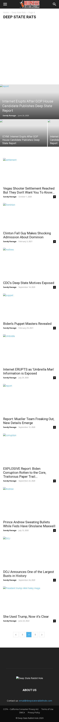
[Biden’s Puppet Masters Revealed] (29, 307)
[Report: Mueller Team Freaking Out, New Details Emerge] (29, 399)
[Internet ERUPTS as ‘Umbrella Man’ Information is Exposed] (29, 349)
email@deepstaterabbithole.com (35, 700)
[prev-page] (16, 634)
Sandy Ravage (9, 115)
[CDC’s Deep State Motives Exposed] (29, 263)
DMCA (22, 712)
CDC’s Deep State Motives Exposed (28, 283)
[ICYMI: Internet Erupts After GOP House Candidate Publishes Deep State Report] (23, 133)
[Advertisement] (29, 53)
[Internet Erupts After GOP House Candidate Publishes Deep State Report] (29, 101)
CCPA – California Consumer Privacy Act (20, 709)
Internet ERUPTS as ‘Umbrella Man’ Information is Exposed (28, 371)
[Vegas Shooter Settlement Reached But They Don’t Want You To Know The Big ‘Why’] (29, 171)
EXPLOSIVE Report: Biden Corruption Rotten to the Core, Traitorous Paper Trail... (24, 472)
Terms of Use (47, 709)
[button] (5, 4)
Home (6, 12)
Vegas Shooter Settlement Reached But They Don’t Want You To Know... (29, 190)
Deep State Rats (19, 12)
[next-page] (42, 634)
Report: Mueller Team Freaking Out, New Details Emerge (28, 421)
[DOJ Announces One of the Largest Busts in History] (29, 552)
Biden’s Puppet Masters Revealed (27, 324)
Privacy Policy (34, 712)
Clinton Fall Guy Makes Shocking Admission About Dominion (27, 235)
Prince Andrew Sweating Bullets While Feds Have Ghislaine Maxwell (29, 524)
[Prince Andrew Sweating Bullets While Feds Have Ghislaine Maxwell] (29, 502)
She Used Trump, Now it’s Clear (26, 616)
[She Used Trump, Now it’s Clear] (29, 599)
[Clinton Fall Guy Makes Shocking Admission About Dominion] (29, 216)
